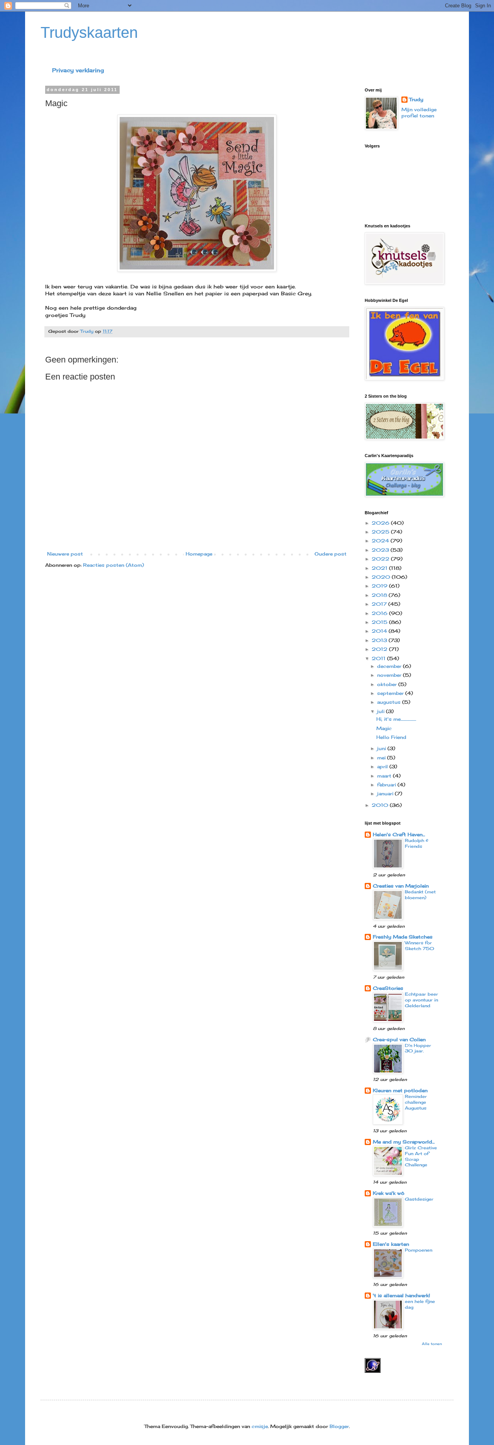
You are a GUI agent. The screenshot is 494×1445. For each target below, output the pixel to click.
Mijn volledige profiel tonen (418, 113)
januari (386, 793)
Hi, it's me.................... (396, 719)
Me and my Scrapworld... (404, 1142)
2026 (381, 523)
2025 (381, 532)
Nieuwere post (65, 554)
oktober (387, 684)
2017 (380, 604)
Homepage (199, 554)
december (390, 666)
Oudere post (331, 554)
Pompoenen (418, 1250)
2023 (381, 550)
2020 (382, 577)
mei (382, 758)
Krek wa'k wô (388, 1193)
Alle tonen (432, 1344)
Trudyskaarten (89, 32)
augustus (389, 702)
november (390, 675)
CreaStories (388, 988)
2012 (380, 649)
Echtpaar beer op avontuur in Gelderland (421, 999)
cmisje (260, 1426)
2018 (380, 595)
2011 (379, 658)
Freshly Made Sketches (403, 937)
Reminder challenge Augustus (416, 1102)
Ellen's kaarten (391, 1244)
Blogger (339, 1426)
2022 (381, 559)
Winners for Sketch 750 (419, 945)
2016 (380, 613)
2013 (380, 640)
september (391, 693)
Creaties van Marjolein (401, 886)
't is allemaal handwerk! (401, 1295)
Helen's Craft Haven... (399, 834)
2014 (380, 631)
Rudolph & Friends (416, 843)
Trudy (416, 99)
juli (381, 711)
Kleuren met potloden (400, 1090)
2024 (381, 541)
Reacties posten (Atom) (113, 565)
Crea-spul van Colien (399, 1039)
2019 (380, 586)
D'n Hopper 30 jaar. (418, 1048)
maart (385, 776)
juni (382, 748)
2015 (380, 622)
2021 (380, 568)
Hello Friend (391, 737)
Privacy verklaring (78, 70)
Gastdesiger (419, 1199)
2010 (381, 805)
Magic (384, 728)
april (383, 766)
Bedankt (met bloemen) (420, 894)
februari (387, 785)
